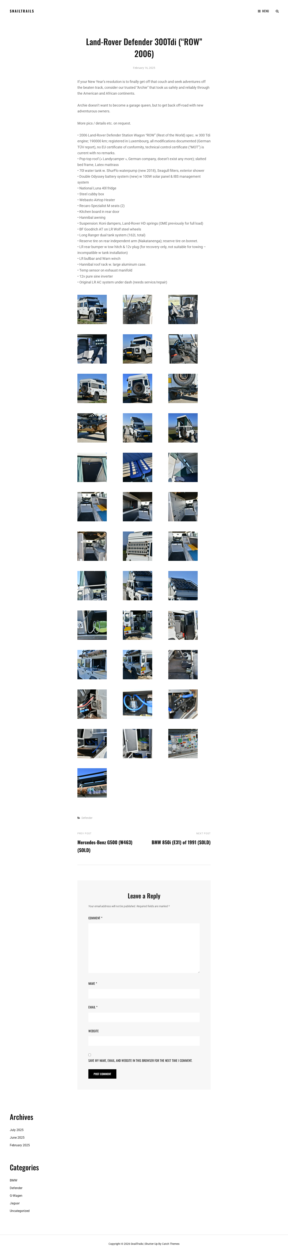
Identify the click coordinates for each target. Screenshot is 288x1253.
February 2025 (20, 1145)
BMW (13, 1180)
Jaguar (15, 1203)
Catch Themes (170, 1243)
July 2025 (17, 1130)
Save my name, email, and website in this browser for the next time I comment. (140, 1060)
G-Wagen (16, 1195)
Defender (87, 817)
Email (92, 1007)
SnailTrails (22, 10)
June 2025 (17, 1137)
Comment (95, 918)
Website (93, 1031)
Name (92, 983)
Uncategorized (20, 1211)
